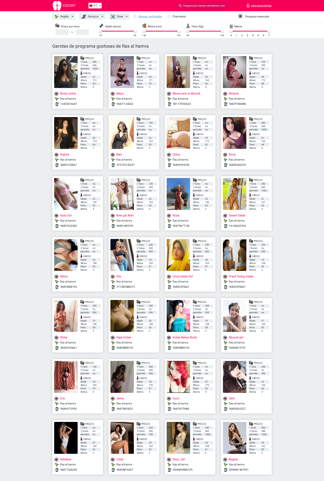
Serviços (93, 16)
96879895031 (125, 408)
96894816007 (125, 469)
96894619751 (237, 347)
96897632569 (68, 226)
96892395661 (181, 287)
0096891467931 (239, 469)
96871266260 (68, 469)
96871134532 (125, 104)
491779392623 (182, 104)
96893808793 (68, 287)
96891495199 (125, 226)
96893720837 (68, 165)
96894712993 (68, 408)
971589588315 (126, 287)
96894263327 (237, 408)
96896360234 (237, 165)
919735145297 (126, 165)
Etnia (119, 16)
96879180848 (237, 104)
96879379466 (181, 408)
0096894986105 (182, 469)
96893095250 (181, 165)
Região (64, 16)
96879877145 (181, 226)
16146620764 (237, 226)
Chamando (179, 16)
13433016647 (68, 104)
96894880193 (125, 347)
